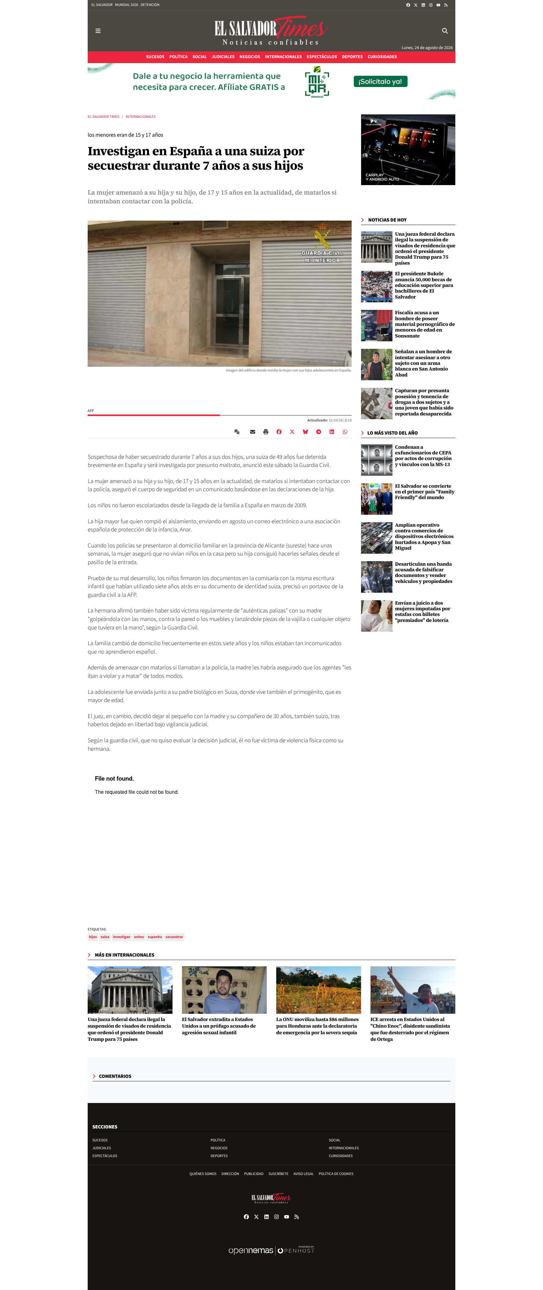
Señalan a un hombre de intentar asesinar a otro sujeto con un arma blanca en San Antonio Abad (423, 363)
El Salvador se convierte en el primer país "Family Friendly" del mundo (424, 492)
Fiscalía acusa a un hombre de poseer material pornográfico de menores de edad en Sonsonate (425, 324)
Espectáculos (104, 1156)
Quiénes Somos (203, 1174)
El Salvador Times (103, 116)
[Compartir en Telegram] (318, 432)
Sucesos (99, 1140)
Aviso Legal (303, 1174)
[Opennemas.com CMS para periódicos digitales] (271, 1257)
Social (334, 1140)
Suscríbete (278, 1174)
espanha (155, 937)
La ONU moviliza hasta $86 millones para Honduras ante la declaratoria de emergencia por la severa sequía (317, 1026)
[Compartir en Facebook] (279, 432)
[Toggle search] (445, 31)
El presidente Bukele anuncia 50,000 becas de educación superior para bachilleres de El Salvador (424, 285)
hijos (93, 937)
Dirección (230, 1174)
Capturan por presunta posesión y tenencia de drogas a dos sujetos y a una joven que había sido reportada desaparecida (424, 402)
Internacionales (141, 116)
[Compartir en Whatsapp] (345, 432)
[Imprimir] (265, 432)
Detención (149, 5)
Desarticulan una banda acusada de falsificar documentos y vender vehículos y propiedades (423, 573)
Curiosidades (341, 1156)
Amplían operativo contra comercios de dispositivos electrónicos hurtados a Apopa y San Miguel (424, 537)
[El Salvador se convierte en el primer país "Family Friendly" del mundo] (376, 498)
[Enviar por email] (252, 432)
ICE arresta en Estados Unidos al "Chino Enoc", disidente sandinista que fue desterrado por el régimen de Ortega (410, 1029)
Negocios (219, 1148)
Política (218, 1140)
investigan (121, 937)
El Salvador (101, 5)
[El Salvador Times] (271, 31)
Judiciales (101, 1148)
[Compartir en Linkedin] (331, 432)
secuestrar (174, 937)
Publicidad (254, 1174)
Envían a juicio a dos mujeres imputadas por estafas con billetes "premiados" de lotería (422, 612)
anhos (139, 937)
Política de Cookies (336, 1174)
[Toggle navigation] (98, 31)
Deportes (219, 1156)
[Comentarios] (238, 432)
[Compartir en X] (292, 432)
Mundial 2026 (126, 5)
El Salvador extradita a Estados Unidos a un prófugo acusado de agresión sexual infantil (219, 1026)
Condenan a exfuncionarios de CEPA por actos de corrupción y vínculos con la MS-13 (423, 456)
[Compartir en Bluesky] (305, 432)
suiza (105, 937)
